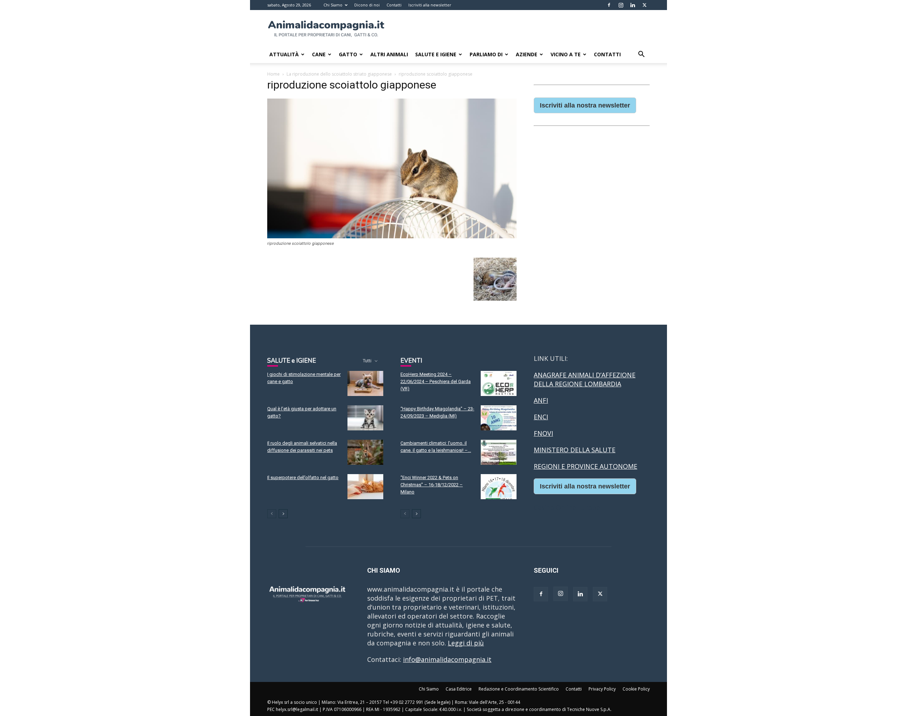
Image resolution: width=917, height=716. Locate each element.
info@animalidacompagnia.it (447, 659)
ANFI (541, 400)
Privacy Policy (602, 689)
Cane (319, 54)
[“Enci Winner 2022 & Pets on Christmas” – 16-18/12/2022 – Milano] (499, 486)
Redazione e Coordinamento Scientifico (519, 689)
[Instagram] (620, 5)
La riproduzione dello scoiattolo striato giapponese (339, 74)
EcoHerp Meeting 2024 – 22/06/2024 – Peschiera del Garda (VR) (435, 381)
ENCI (541, 416)
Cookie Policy (636, 689)
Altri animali (389, 54)
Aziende (526, 54)
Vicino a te (566, 54)
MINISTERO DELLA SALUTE (574, 449)
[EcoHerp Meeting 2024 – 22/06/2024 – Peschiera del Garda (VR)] (499, 383)
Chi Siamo (332, 5)
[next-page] (283, 513)
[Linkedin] (632, 5)
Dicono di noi (367, 5)
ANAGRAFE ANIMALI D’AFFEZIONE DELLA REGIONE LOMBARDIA (584, 379)
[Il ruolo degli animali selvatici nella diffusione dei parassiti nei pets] (365, 452)
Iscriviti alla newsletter (429, 5)
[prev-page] (271, 513)
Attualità (284, 54)
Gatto (348, 54)
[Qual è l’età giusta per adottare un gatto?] (365, 417)
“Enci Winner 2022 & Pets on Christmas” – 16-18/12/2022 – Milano (431, 485)
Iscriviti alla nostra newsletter (585, 105)
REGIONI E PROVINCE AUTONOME (585, 466)
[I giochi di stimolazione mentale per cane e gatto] (365, 383)
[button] (641, 54)
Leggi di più (466, 643)
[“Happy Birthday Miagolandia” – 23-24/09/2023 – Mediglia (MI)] (499, 417)
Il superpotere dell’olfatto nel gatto (303, 477)
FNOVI (543, 433)
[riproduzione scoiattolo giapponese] (392, 236)
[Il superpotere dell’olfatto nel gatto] (365, 486)
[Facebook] (609, 5)
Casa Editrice (459, 689)
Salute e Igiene (435, 54)
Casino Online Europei (568, 507)
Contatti (394, 5)
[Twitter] (644, 5)
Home (273, 74)
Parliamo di (486, 54)
